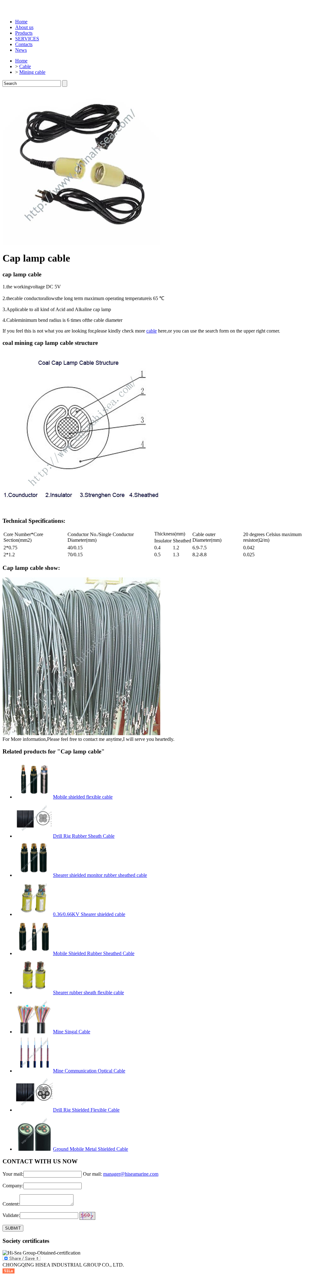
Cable (25, 66)
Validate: (11, 1215)
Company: (13, 1185)
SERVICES (27, 38)
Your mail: (13, 1174)
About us (24, 27)
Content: (11, 1204)
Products (23, 33)
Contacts (23, 44)
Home (21, 21)
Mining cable (32, 72)
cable (151, 331)
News (21, 50)
